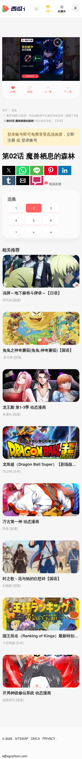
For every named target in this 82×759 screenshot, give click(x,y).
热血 (14, 110)
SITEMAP (21, 738)
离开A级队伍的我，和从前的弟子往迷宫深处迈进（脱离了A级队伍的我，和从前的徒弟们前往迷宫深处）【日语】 (41, 115)
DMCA (35, 738)
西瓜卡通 (13, 8)
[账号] (75, 8)
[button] (36, 9)
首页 (4, 110)
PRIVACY (48, 738)
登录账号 (29, 140)
